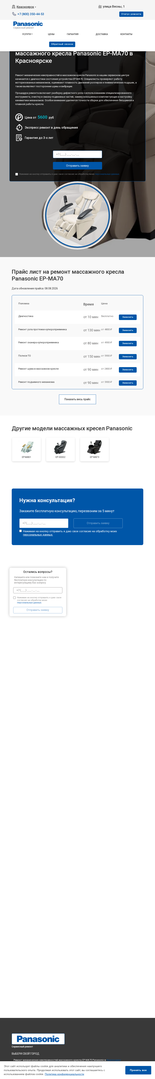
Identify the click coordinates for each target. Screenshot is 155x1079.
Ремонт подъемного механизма (36, 382)
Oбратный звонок (62, 44)
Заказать (127, 317)
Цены (51, 34)
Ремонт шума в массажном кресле (38, 368)
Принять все (138, 1070)
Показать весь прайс (77, 399)
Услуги (26, 34)
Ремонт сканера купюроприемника (38, 342)
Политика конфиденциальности (64, 1074)
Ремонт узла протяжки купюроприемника (42, 329)
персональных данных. (107, 174)
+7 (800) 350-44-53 (30, 14)
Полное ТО (24, 355)
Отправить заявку (77, 165)
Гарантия (72, 34)
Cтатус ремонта (131, 14)
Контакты (126, 34)
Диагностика (25, 316)
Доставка (102, 34)
